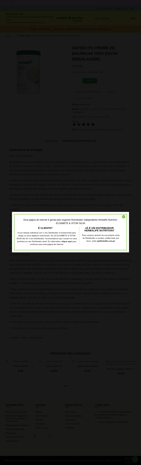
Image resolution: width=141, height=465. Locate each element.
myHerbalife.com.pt (106, 241)
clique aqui (66, 241)
